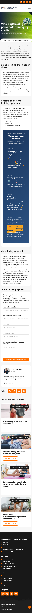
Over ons (5, 542)
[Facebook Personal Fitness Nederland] (24, 2)
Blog (9, 40)
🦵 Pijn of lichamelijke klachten (14, 165)
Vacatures (6, 583)
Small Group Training (9, 564)
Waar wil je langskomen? (12, 307)
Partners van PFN (8, 552)
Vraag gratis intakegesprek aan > (16, 359)
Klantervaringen (7, 580)
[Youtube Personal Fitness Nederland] (30, 2)
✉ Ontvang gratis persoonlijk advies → (15, 235)
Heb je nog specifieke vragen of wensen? (13, 343)
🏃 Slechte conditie (15, 166)
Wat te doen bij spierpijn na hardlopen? (16, 418)
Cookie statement (6, 609)
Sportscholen (7, 568)
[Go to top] (29, 607)
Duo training (6, 561)
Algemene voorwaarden (8, 604)
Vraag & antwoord (8, 578)
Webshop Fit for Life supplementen (13, 549)
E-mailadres (7, 324)
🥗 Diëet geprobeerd (15, 207)
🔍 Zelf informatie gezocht (15, 205)
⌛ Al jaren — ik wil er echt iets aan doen (16, 186)
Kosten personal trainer (10, 566)
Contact (5, 576)
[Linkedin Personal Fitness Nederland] (27, 2)
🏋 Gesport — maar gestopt (15, 208)
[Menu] (29, 8)
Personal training (8, 559)
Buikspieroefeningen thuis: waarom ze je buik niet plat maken (16, 479)
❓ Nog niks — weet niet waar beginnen (15, 203)
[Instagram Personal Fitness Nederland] (21, 2)
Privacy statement (6, 607)
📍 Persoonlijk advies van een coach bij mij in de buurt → (15, 229)
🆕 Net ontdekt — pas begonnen (14, 182)
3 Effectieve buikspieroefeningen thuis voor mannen (16, 512)
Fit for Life (6, 544)
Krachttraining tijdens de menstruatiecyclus (16, 448)
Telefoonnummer (9, 333)
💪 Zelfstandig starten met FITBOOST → (14, 232)
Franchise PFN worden (9, 547)
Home (4, 40)
